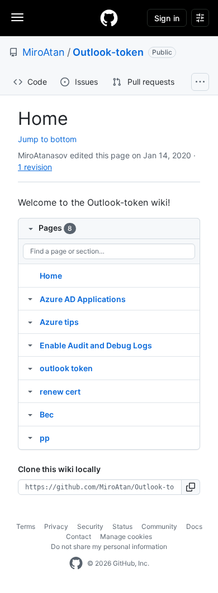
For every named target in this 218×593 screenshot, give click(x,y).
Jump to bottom (47, 139)
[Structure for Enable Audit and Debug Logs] (30, 345)
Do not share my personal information (109, 546)
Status (122, 526)
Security (90, 526)
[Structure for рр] (30, 437)
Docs (194, 526)
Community (159, 526)
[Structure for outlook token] (30, 368)
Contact (78, 536)
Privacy (56, 526)
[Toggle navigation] (17, 17)
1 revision (35, 167)
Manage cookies (126, 536)
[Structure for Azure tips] (30, 321)
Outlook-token (108, 52)
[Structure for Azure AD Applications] (30, 299)
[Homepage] (109, 18)
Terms (25, 526)
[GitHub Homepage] (76, 563)
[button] (191, 487)
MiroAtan (43, 52)
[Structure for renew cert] (30, 391)
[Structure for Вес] (30, 414)
